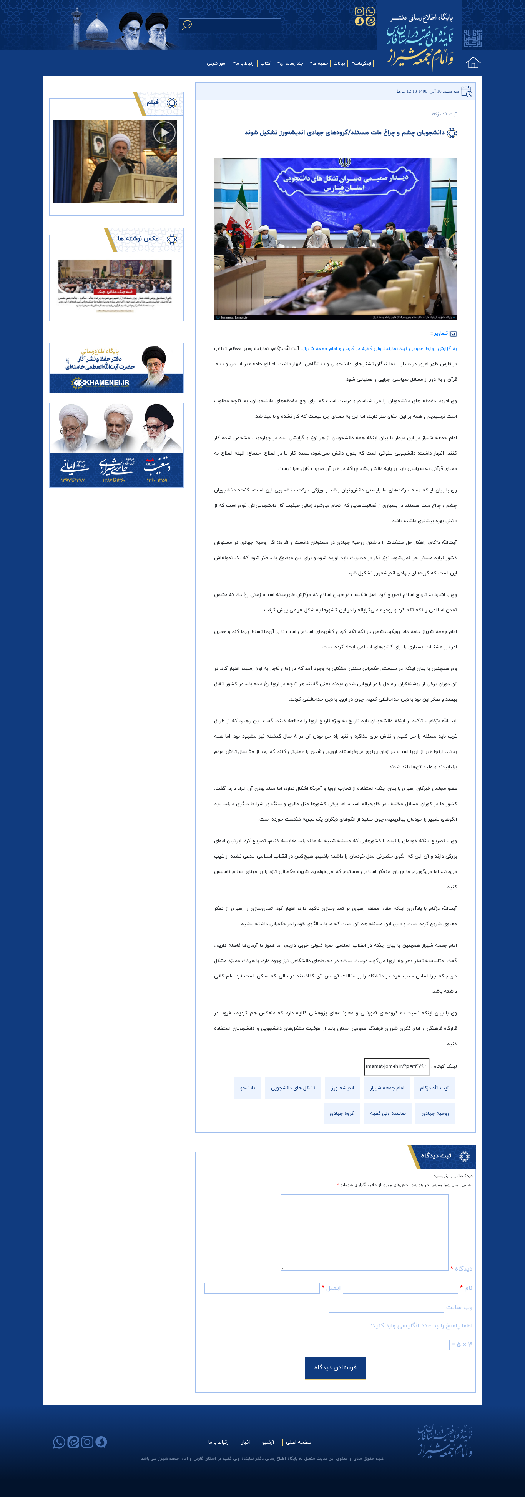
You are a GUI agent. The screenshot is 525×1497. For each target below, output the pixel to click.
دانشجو (247, 1088)
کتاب (266, 63)
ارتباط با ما (245, 63)
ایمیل (331, 1288)
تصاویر (441, 333)
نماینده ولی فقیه (388, 1113)
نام (466, 1288)
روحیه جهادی (435, 1113)
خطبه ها (320, 63)
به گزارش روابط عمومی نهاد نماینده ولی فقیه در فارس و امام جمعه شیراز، (379, 348)
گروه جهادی (342, 1113)
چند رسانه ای (291, 63)
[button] (62, 285)
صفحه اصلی (298, 1442)
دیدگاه (461, 1269)
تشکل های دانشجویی (293, 1088)
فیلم (152, 102)
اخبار (246, 1442)
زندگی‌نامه (362, 63)
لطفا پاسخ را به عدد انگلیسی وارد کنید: (421, 1326)
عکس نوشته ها (138, 239)
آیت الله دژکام (434, 1088)
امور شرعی (216, 63)
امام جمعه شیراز (387, 1088)
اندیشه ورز (342, 1088)
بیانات (339, 63)
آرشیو (268, 1442)
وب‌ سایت (459, 1307)
